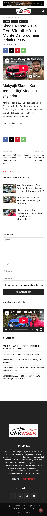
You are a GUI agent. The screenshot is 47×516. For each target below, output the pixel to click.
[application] (23, 320)
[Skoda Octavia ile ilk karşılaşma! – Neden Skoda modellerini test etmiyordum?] (9, 212)
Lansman (14, 21)
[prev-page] (21, 225)
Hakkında (16, 508)
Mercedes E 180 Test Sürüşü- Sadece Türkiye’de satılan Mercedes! (12, 159)
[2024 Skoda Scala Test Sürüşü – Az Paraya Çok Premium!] (9, 199)
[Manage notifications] (41, 510)
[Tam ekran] (41, 329)
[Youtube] (34, 496)
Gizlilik (32, 508)
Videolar (37, 505)
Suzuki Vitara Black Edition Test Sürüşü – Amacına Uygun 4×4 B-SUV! (23, 369)
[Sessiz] (37, 329)
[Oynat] (6, 329)
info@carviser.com (27, 479)
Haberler (17, 505)
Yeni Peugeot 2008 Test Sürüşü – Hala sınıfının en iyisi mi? (34, 158)
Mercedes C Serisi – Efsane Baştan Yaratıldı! (21, 354)
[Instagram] (20, 496)
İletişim (24, 508)
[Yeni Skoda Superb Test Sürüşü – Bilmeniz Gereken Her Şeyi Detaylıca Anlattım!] (9, 188)
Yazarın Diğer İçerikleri (16, 177)
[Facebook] (5, 50)
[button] (4, 11)
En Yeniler (15, 17)
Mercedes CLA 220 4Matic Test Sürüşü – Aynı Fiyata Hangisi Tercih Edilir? (21, 377)
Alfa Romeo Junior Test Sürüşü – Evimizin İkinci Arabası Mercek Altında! (22, 347)
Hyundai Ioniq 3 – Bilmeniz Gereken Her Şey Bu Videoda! (22, 361)
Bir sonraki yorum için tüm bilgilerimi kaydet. (24, 285)
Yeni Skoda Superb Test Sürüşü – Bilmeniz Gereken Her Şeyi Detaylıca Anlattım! (30, 188)
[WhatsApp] (23, 50)
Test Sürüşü (23, 21)
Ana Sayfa (6, 17)
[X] (11, 50)
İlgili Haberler (11, 171)
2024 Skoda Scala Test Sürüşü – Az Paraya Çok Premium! (28, 200)
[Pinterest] (17, 50)
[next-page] (25, 225)
